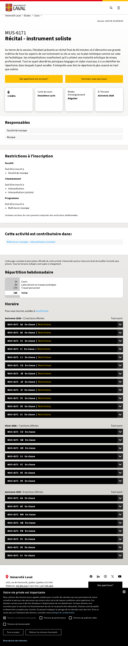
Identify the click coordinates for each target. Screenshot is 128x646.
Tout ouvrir (117, 318)
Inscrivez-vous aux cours (94, 78)
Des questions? (105, 585)
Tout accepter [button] (13, 632)
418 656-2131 (22, 585)
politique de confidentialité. (63, 612)
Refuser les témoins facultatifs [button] (43, 632)
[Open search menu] (111, 8)
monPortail (42, 311)
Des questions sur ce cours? (34, 78)
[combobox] (124, 591)
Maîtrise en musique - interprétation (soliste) (31, 242)
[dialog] (64, 617)
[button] (15, 640)
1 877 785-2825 (46, 585)
